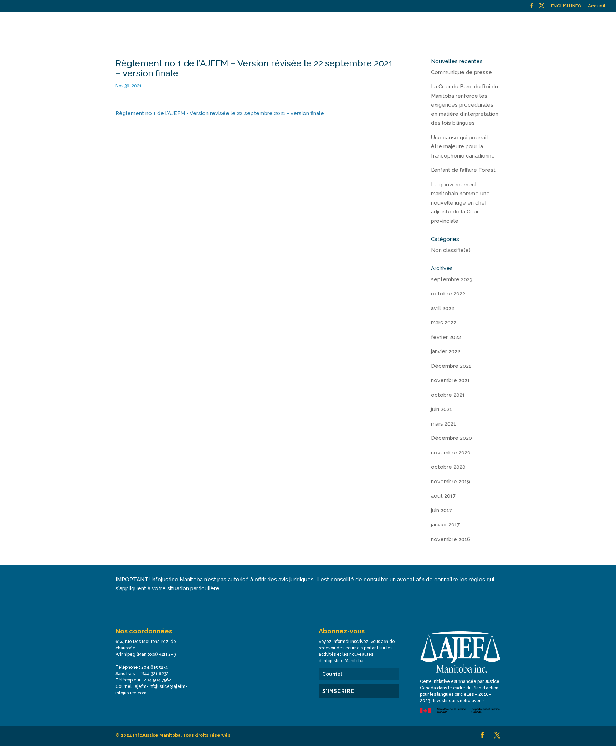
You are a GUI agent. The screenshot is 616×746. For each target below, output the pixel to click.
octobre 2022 (448, 293)
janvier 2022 (445, 351)
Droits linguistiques (425, 24)
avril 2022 (442, 308)
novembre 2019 (450, 481)
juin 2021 (441, 409)
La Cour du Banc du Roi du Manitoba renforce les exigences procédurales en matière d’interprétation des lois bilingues (464, 104)
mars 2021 (443, 424)
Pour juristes (373, 24)
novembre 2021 (450, 380)
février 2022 (446, 337)
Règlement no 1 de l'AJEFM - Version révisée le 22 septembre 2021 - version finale (219, 113)
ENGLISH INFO (566, 6)
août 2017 (443, 496)
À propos (225, 24)
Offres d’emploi (545, 24)
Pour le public (267, 24)
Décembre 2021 (451, 366)
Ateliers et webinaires (324, 24)
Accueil (596, 6)
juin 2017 (441, 510)
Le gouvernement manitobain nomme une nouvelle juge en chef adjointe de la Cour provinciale (460, 202)
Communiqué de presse (461, 72)
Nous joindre (503, 24)
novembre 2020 (451, 452)
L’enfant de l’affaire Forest (463, 170)
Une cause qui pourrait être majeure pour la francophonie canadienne (463, 146)
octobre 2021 (448, 395)
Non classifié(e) (451, 250)
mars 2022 (443, 322)
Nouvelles (468, 24)
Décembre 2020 (451, 438)
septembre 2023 (452, 279)
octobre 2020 (448, 467)
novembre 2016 (450, 539)
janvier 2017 (445, 524)
